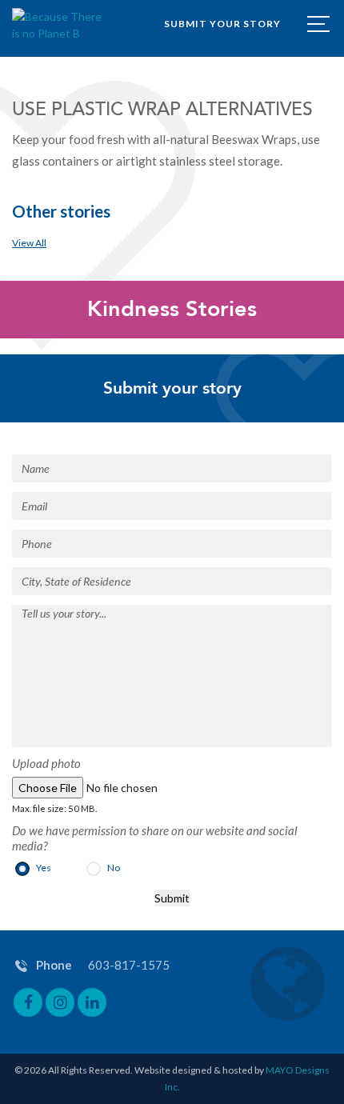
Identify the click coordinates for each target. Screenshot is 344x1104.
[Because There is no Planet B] (58, 25)
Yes (42, 868)
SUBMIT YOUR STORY (222, 24)
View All (29, 243)
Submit (172, 898)
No (112, 868)
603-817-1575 (129, 965)
